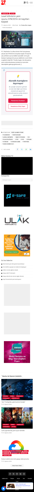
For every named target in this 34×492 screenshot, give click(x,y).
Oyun (12, 13)
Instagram (16, 135)
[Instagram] (17, 473)
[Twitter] (22, 149)
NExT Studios (20, 137)
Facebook (6, 135)
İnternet (6, 398)
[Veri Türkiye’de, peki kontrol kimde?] (17, 389)
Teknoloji (15, 398)
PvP (22, 139)
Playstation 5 (8, 139)
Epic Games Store (17, 132)
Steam (29, 139)
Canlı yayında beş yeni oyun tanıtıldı (12, 430)
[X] (13, 473)
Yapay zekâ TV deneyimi (9, 273)
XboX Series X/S (8, 144)
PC (29, 137)
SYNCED (5, 141)
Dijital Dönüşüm (15, 451)
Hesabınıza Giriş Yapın (18, 106)
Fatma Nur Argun (26, 25)
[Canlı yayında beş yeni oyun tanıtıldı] (17, 418)
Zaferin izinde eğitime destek (10, 270)
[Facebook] (17, 149)
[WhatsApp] (26, 149)
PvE (17, 139)
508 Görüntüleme (7, 27)
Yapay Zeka (6, 455)
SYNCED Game (15, 141)
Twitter (26, 141)
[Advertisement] (17, 123)
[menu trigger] (31, 2)
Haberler (5, 13)
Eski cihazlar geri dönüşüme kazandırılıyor (13, 264)
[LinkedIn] (20, 473)
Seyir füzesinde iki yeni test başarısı (12, 279)
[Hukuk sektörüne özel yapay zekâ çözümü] (17, 446)
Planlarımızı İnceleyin (18, 100)
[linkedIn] (30, 149)
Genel (12, 396)
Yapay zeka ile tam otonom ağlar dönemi (13, 276)
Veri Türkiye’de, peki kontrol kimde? (13, 402)
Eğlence (5, 424)
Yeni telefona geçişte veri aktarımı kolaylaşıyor (14, 267)
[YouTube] (24, 473)
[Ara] (27, 2)
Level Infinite (8, 137)
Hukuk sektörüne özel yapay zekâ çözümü (15, 459)
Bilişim (5, 396)
